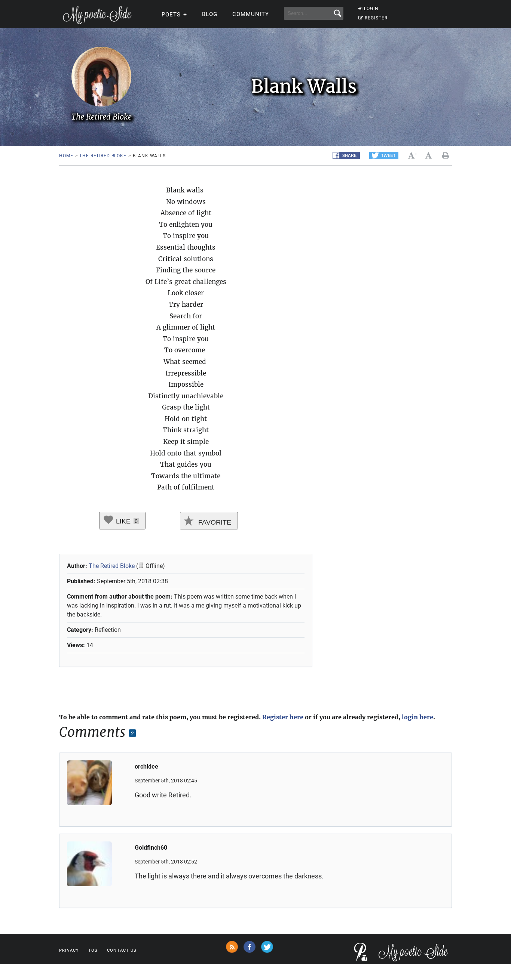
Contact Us (122, 950)
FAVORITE (213, 522)
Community (250, 14)
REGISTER (376, 18)
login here (417, 717)
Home (66, 155)
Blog (209, 14)
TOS (93, 950)
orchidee (146, 766)
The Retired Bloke (102, 155)
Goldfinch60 (151, 847)
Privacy (69, 950)
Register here (282, 717)
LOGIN (371, 8)
